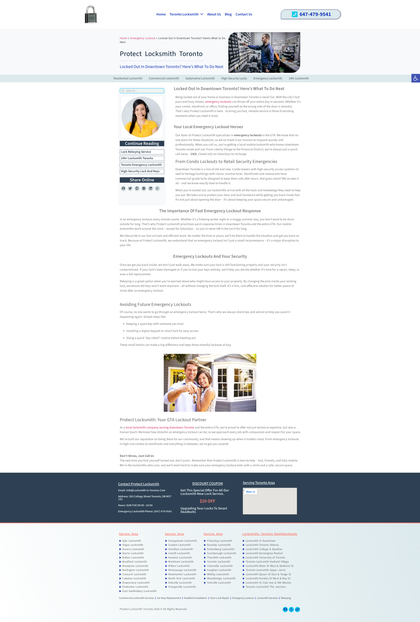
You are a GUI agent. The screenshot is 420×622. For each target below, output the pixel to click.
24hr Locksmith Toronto (137, 158)
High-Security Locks (234, 78)
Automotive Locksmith (200, 78)
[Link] (297, 609)
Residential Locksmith (128, 78)
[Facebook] (285, 609)
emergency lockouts (218, 102)
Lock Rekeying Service (136, 152)
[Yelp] (291, 609)
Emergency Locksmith (267, 78)
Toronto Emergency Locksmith (141, 165)
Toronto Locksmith (184, 14)
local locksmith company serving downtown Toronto (160, 427)
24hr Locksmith (299, 78)
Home (161, 14)
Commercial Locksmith (164, 78)
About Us (214, 14)
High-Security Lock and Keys (140, 171)
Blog (228, 14)
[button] (123, 188)
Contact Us (244, 14)
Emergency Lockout (142, 38)
